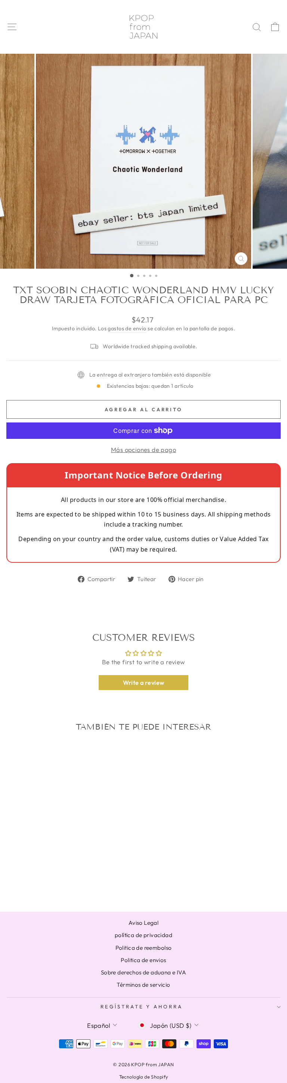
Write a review (143, 682)
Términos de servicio (143, 984)
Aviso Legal (144, 922)
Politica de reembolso (143, 947)
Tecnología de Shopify (143, 1077)
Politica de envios (143, 960)
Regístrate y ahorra (142, 1006)
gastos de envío (127, 328)
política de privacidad (143, 935)
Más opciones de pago (143, 449)
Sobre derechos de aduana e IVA (143, 972)
